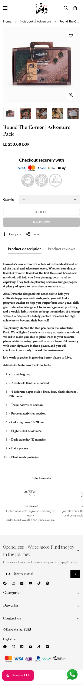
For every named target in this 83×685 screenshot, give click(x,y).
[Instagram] (13, 583)
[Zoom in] (71, 95)
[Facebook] (5, 583)
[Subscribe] (75, 574)
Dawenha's (10, 264)
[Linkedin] (22, 583)
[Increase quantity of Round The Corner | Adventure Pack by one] (75, 199)
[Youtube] (30, 583)
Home (7, 21)
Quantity (8, 199)
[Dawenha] (41, 8)
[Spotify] (47, 583)
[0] (75, 8)
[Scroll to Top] (75, 662)
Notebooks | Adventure (35, 21)
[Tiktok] (39, 583)
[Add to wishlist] (71, 36)
